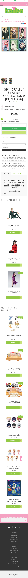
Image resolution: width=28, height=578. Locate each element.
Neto (18, 575)
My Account (17, 4)
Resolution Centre (14, 539)
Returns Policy (14, 557)
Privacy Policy (14, 555)
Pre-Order (12, 297)
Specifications (16, 173)
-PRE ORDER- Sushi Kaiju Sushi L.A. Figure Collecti (14, 368)
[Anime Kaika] (14, 9)
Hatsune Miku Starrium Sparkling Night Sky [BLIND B (14, 500)
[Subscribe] (25, 520)
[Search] (25, 16)
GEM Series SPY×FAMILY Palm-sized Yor (14, 258)
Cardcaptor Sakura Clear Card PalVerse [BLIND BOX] (14, 467)
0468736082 (15, 561)
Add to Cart (14, 128)
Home (2, 19)
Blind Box (7, 19)
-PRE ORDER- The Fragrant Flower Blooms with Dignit (14, 434)
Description (5, 173)
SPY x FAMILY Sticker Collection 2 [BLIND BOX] (13, 21)
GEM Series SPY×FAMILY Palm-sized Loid (14, 226)
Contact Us (14, 548)
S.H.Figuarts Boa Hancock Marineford (14, 291)
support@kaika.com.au (15, 564)
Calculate (14, 150)
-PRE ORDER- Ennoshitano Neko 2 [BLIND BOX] (14, 336)
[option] (14, 39)
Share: (20, 23)
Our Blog (14, 546)
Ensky (17, 101)
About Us (14, 544)
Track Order (14, 537)
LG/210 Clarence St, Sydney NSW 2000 (15, 566)
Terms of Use (14, 553)
